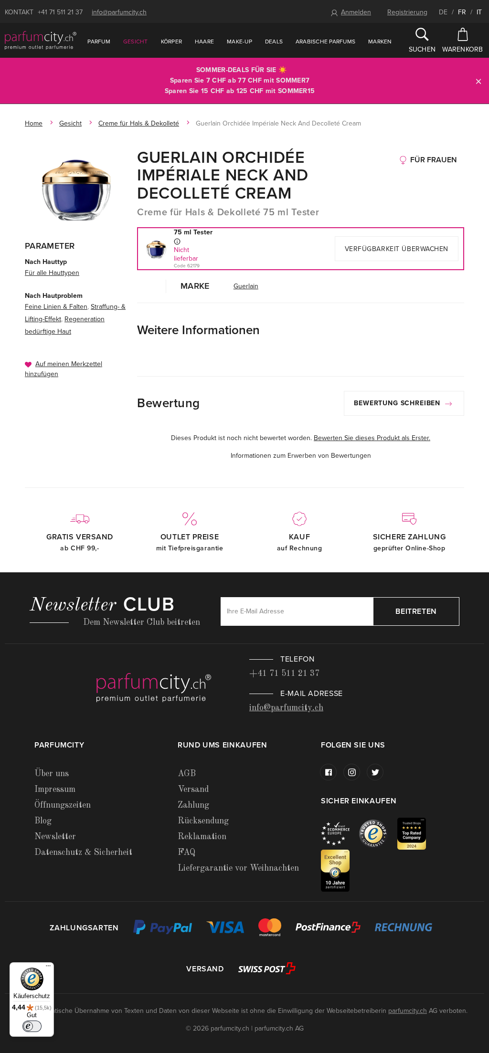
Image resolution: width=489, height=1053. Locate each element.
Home (34, 123)
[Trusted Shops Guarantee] (378, 833)
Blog (43, 821)
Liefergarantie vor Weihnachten (238, 868)
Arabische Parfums (325, 41)
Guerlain (246, 286)
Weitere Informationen (198, 330)
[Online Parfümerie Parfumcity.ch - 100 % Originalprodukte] (40, 40)
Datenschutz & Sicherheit (83, 852)
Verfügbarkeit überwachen (396, 249)
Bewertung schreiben (398, 403)
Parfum (98, 41)
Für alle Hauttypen (52, 273)
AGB (187, 773)
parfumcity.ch (407, 1011)
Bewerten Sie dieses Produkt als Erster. (372, 438)
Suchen (422, 49)
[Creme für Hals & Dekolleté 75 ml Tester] (76, 188)
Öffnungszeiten (62, 805)
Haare (204, 41)
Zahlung (193, 805)
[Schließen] (478, 81)
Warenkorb (462, 49)
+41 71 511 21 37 (60, 12)
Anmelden (356, 12)
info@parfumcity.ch (119, 12)
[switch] (32, 1026)
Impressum (54, 789)
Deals (274, 41)
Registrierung (407, 12)
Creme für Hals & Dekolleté (138, 123)
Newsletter (55, 836)
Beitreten (416, 611)
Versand (193, 789)
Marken (380, 41)
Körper (171, 41)
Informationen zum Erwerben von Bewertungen (301, 456)
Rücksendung (203, 821)
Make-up (239, 41)
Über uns (51, 773)
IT (479, 12)
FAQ (186, 852)
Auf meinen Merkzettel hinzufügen (63, 369)
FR (462, 12)
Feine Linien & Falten (56, 307)
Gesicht (135, 41)
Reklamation (202, 836)
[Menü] (48, 968)
